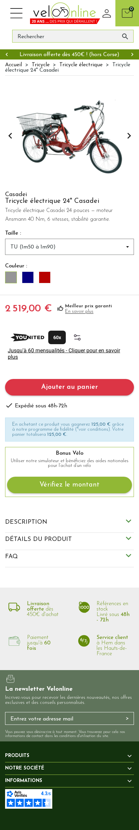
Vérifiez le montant (69, 484)
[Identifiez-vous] (107, 13)
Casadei (16, 195)
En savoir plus (79, 311)
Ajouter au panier (69, 387)
